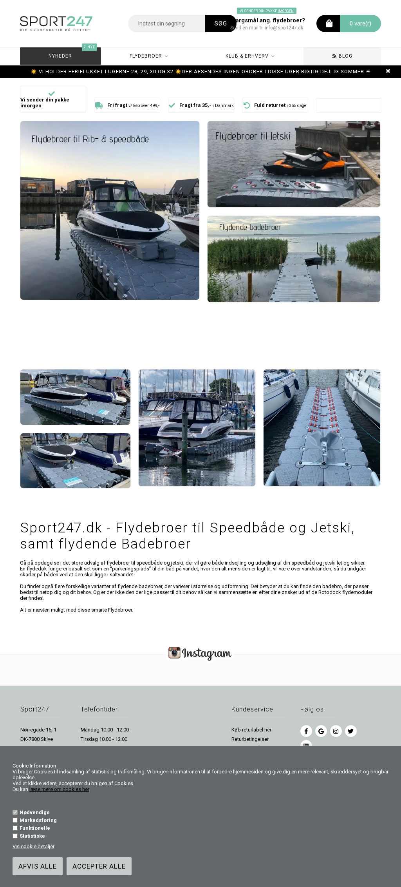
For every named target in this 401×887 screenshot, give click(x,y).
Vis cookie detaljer (33, 846)
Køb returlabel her (251, 730)
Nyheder (72, 53)
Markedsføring (38, 820)
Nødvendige (35, 812)
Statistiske (32, 836)
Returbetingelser (250, 739)
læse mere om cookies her (59, 789)
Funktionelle (35, 828)
